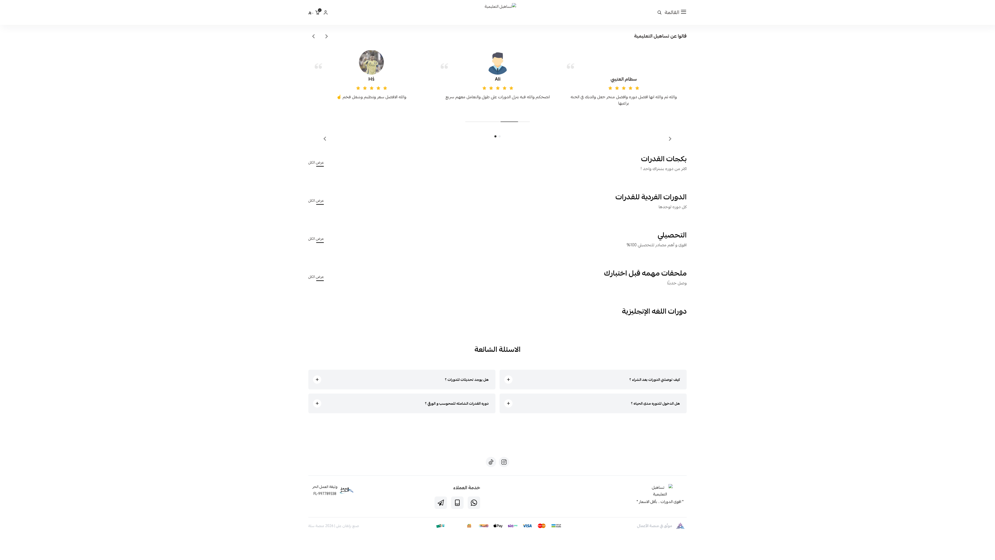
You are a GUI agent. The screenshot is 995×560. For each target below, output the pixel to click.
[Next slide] (313, 36)
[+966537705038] (474, 502)
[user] (326, 12)
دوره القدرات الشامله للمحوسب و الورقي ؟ (457, 403)
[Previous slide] (326, 36)
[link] (660, 491)
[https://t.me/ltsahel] (441, 502)
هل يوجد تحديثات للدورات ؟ (467, 379)
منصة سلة (316, 525)
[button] (500, 136)
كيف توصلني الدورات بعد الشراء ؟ (654, 379)
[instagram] (504, 462)
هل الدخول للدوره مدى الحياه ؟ (655, 403)
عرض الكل (316, 162)
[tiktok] (491, 462)
